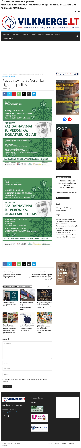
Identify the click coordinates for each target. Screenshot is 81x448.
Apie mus (49, 443)
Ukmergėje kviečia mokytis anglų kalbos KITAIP (9, 304)
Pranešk (33, 34)
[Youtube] (79, 11)
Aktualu (6, 34)
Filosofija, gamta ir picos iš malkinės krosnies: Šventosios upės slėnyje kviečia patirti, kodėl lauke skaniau (9, 329)
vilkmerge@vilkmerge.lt (9, 412)
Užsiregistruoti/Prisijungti (17, 1)
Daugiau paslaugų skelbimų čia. (67, 192)
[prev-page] (48, 287)
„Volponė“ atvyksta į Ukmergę (65, 219)
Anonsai (16, 74)
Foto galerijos (8, 38)
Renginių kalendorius (14, 4)
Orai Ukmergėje (38, 4)
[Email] (24, 94)
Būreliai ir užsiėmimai (63, 4)
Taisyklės (64, 443)
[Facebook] (75, 11)
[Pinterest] (14, 94)
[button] (77, 36)
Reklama (26, 34)
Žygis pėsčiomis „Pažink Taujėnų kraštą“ (12, 275)
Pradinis (5, 74)
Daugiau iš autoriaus (24, 286)
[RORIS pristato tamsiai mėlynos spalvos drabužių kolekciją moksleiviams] (27, 317)
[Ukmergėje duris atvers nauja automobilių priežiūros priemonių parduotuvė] (44, 295)
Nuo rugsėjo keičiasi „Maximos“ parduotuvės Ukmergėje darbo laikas (26, 305)
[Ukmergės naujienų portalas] (40, 22)
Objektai (57, 34)
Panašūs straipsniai (9, 286)
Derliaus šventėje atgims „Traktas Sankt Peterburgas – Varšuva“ (40, 276)
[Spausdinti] (29, 94)
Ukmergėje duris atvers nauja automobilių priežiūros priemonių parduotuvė (44, 304)
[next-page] (51, 287)
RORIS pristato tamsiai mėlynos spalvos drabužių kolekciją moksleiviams (27, 327)
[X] (9, 94)
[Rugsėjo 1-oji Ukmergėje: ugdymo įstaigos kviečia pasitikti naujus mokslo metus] (44, 317)
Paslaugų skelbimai (13, 8)
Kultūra (10, 74)
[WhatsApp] (19, 94)
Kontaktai (71, 443)
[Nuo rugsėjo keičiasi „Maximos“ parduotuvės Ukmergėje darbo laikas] (27, 295)
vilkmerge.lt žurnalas (37, 398)
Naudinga (16, 34)
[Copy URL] (38, 94)
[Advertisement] (40, 56)
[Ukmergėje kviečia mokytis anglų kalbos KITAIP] (10, 295)
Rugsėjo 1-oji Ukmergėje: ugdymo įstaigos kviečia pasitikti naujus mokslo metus (44, 328)
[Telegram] (34, 94)
